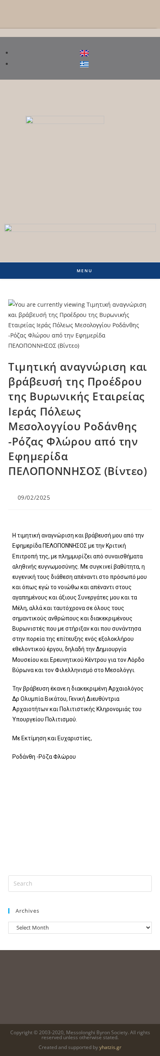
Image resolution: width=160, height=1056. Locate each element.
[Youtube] (145, 94)
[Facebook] (121, 94)
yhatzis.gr (110, 1047)
